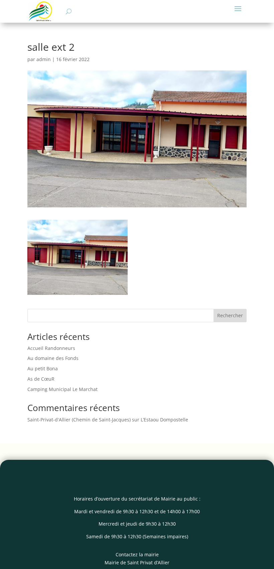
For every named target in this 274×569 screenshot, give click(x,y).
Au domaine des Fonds (53, 358)
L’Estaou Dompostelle (164, 419)
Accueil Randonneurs (51, 348)
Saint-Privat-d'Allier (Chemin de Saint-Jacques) (79, 419)
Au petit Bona (42, 368)
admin (43, 59)
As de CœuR (40, 379)
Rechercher (230, 315)
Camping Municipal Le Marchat (62, 389)
